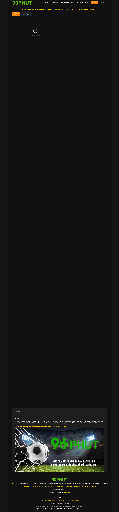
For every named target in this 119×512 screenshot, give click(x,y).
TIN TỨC (87, 3)
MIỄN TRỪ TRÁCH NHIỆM (73, 486)
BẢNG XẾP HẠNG (58, 3)
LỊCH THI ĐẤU (48, 3)
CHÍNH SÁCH (36, 486)
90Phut (17, 421)
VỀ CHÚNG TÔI (26, 486)
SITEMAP (94, 486)
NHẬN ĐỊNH (79, 3)
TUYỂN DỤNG (86, 486)
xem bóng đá (43, 422)
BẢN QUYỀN (60, 486)
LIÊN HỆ (53, 486)
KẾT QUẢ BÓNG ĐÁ (69, 3)
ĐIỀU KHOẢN (45, 486)
